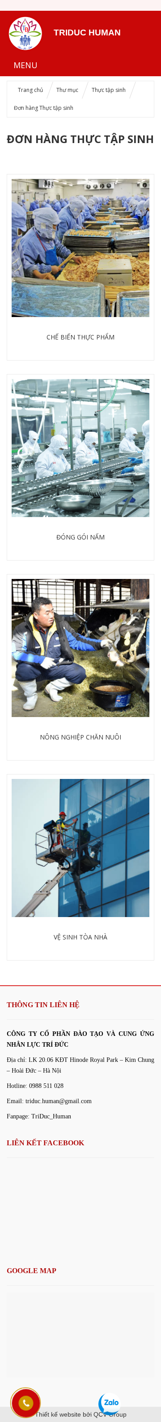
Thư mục (67, 90)
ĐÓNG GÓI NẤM (80, 537)
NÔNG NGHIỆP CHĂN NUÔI (80, 737)
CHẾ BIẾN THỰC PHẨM (80, 337)
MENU (25, 65)
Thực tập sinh (109, 90)
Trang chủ (30, 90)
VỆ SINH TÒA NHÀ (80, 937)
